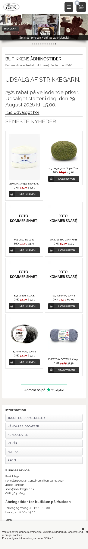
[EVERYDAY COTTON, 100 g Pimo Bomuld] (63, 336)
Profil (12, 460)
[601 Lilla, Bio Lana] (24, 220)
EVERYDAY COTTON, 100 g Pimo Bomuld (63, 359)
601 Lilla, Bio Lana (24, 239)
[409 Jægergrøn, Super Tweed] (63, 149)
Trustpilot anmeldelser (26, 417)
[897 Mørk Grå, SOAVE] (24, 332)
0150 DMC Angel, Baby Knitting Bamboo (24, 183)
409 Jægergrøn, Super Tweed (63, 168)
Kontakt (14, 451)
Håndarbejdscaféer (23, 426)
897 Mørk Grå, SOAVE (24, 351)
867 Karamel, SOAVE (64, 295)
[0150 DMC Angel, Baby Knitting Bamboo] (24, 157)
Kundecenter (18, 434)
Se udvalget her (22, 112)
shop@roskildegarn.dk (19, 489)
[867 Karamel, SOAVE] (63, 276)
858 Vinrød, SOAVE (24, 295)
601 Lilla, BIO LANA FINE (63, 239)
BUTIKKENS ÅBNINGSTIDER (33, 58)
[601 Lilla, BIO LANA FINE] (63, 220)
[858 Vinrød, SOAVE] (24, 276)
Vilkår (12, 443)
